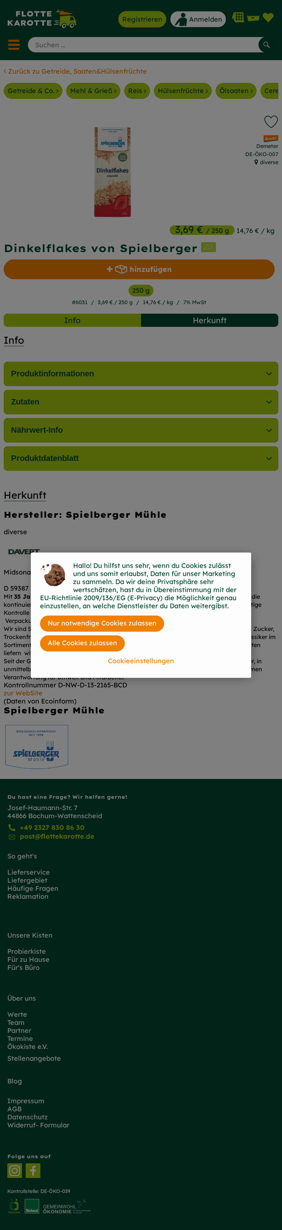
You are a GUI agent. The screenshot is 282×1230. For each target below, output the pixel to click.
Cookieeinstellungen (141, 661)
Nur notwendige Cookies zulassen (102, 623)
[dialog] (141, 615)
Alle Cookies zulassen (82, 643)
